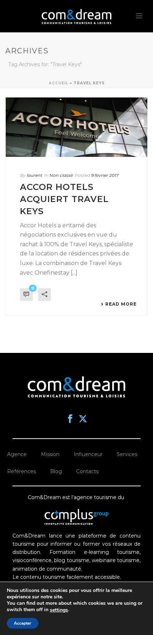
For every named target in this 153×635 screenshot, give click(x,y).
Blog (56, 471)
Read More (121, 304)
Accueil (58, 83)
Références (21, 471)
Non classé (61, 175)
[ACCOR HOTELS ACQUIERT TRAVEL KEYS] (76, 127)
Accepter (22, 623)
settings (59, 610)
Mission (50, 454)
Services (127, 454)
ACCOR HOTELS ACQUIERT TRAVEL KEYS (64, 199)
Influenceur (88, 454)
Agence (17, 454)
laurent (34, 175)
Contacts (87, 471)
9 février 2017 (104, 175)
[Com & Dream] (76, 16)
